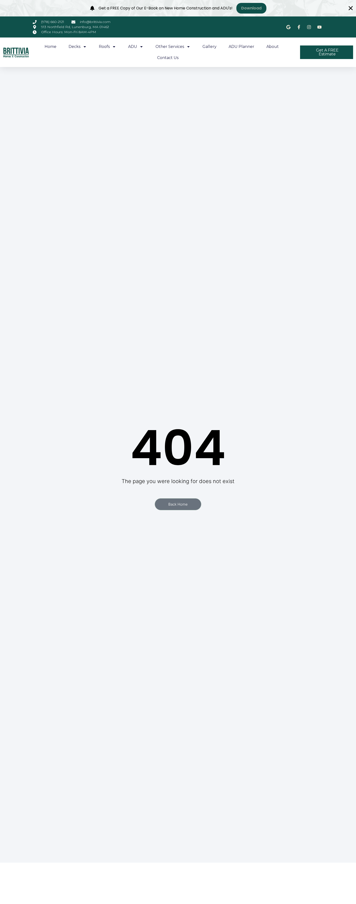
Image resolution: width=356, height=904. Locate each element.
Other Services (169, 46)
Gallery (209, 46)
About (272, 46)
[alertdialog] (178, 8)
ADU (132, 46)
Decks (74, 46)
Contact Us (167, 57)
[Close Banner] (351, 8)
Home (50, 46)
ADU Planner (241, 46)
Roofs (104, 46)
